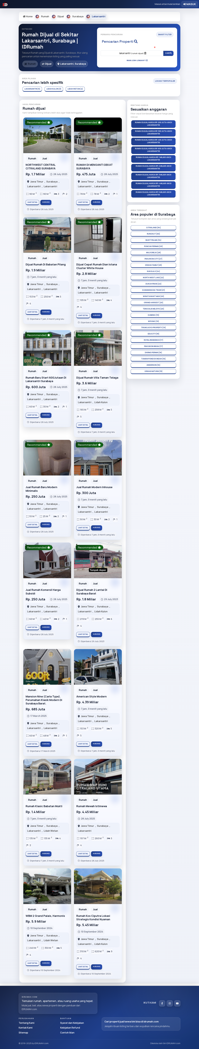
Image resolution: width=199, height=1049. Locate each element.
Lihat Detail (32, 202)
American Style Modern (91, 696)
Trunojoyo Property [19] (153, 327)
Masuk (191, 4)
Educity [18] (153, 334)
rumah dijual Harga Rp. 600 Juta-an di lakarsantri (153, 149)
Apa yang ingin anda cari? (137, 47)
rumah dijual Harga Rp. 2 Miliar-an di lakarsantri (153, 167)
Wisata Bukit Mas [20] (153, 296)
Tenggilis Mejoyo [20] (153, 309)
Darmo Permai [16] (153, 352)
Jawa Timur (36, 181)
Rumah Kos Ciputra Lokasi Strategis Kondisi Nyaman (93, 917)
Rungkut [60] (153, 234)
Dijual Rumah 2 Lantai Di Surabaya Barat (91, 591)
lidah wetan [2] (75, 89)
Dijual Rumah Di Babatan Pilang (46, 264)
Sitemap (23, 1032)
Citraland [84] (153, 227)
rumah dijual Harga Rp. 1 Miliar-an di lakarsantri (153, 158)
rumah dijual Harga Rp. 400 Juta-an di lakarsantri (153, 141)
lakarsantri (131, 53)
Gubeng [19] (153, 315)
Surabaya (52, 181)
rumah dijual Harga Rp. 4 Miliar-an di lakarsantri (153, 184)
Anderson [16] (153, 365)
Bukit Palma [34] (153, 240)
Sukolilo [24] (153, 271)
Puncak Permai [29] (153, 246)
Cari (167, 53)
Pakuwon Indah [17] (153, 346)
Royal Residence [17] (153, 340)
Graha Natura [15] (153, 371)
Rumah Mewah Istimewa (91, 806)
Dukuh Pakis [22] (153, 284)
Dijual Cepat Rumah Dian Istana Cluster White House (96, 266)
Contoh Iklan (67, 1032)
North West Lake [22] (153, 277)
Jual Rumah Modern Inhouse (94, 487)
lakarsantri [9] (32, 89)
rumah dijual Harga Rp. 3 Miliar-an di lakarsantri (153, 176)
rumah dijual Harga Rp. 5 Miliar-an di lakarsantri (153, 193)
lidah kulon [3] (53, 89)
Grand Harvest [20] (153, 302)
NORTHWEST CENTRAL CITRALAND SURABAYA (41, 166)
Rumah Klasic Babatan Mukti (44, 806)
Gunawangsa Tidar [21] (153, 290)
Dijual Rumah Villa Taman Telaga (97, 377)
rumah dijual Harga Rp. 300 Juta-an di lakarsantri (153, 132)
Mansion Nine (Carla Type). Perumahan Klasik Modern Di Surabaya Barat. (44, 700)
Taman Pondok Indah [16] (153, 359)
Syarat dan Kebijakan (72, 1022)
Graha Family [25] (153, 265)
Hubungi (46, 202)
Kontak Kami (25, 1027)
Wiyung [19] (153, 321)
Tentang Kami (26, 1022)
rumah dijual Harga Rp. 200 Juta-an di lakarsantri (153, 123)
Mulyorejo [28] (153, 252)
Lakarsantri (34, 186)
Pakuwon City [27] (153, 259)
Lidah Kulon (101, 402)
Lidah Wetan (51, 830)
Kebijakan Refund (70, 1027)
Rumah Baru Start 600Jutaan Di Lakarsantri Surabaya (46, 379)
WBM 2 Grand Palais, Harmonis (45, 916)
